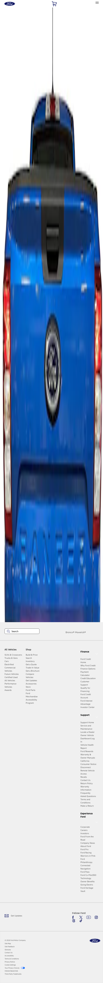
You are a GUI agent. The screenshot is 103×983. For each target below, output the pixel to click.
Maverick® (80, 632)
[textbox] (22, 631)
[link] (8, 944)
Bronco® (70, 632)
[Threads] (73, 920)
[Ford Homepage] (95, 941)
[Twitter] (80, 917)
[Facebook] (73, 917)
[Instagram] (96, 917)
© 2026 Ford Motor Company (15, 940)
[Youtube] (88, 917)
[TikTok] (80, 920)
